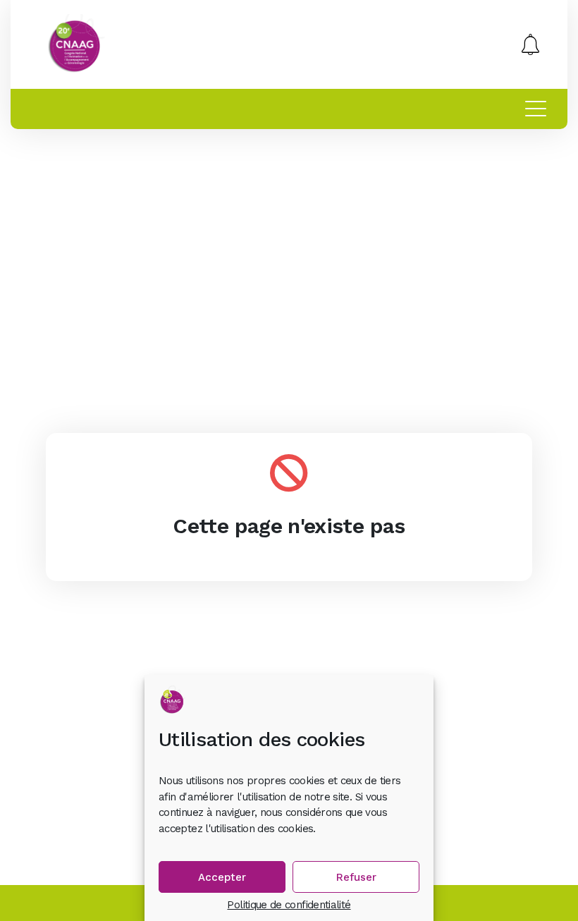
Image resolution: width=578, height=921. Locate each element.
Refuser (356, 877)
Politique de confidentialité (288, 905)
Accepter (222, 877)
